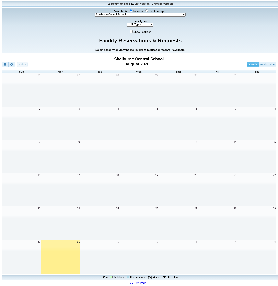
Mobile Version (163, 3)
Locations (138, 11)
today (22, 64)
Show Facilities (142, 31)
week (263, 64)
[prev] (5, 64)
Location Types (157, 11)
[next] (11, 64)
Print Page (139, 282)
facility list (136, 49)
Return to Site (119, 3)
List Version (142, 3)
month (253, 64)
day (272, 64)
